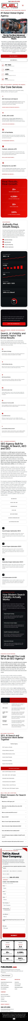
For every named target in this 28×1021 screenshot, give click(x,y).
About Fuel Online (4, 994)
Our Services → (14, 60)
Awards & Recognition (5, 996)
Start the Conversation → (14, 323)
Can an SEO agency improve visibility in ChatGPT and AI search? (13, 836)
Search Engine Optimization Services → (11, 107)
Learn (16, 988)
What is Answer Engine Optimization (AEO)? (11, 821)
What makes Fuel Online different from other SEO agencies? (12, 807)
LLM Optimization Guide (14, 521)
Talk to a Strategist (6, 975)
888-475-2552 (5, 1007)
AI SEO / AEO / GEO (13, 502)
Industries (17, 982)
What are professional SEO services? (9, 812)
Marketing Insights (19, 987)
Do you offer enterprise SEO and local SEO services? (13, 841)
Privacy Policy (4, 1001)
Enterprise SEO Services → (8, 174)
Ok (14, 1018)
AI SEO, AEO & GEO (5, 985)
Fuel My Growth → (14, 56)
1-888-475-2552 (15, 1)
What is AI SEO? (5, 817)
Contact (2, 999)
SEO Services (14, 498)
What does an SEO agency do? (8, 801)
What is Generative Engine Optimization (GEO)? (11, 826)
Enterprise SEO (14, 506)
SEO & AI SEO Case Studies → (8, 157)
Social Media (3, 988)
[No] (26, 1016)
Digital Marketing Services (6, 982)
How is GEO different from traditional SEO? (10, 830)
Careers (2, 997)
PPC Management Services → (8, 140)
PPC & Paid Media (4, 987)
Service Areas (18, 983)
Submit (14, 935)
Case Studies (17, 985)
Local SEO (14, 510)
